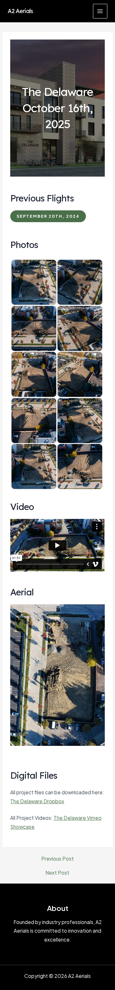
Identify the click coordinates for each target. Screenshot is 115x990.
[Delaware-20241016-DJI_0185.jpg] (79, 328)
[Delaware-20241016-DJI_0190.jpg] (34, 466)
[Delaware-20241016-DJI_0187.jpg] (79, 374)
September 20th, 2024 (48, 216)
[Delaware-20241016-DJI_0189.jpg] (79, 420)
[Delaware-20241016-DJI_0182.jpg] (34, 282)
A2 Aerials (20, 11)
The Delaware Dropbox (37, 801)
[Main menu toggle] (100, 11)
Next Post (57, 872)
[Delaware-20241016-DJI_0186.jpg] (34, 374)
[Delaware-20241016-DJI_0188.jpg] (34, 420)
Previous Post (57, 858)
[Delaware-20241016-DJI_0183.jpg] (79, 282)
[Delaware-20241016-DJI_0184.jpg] (34, 328)
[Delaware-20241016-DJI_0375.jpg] (79, 466)
